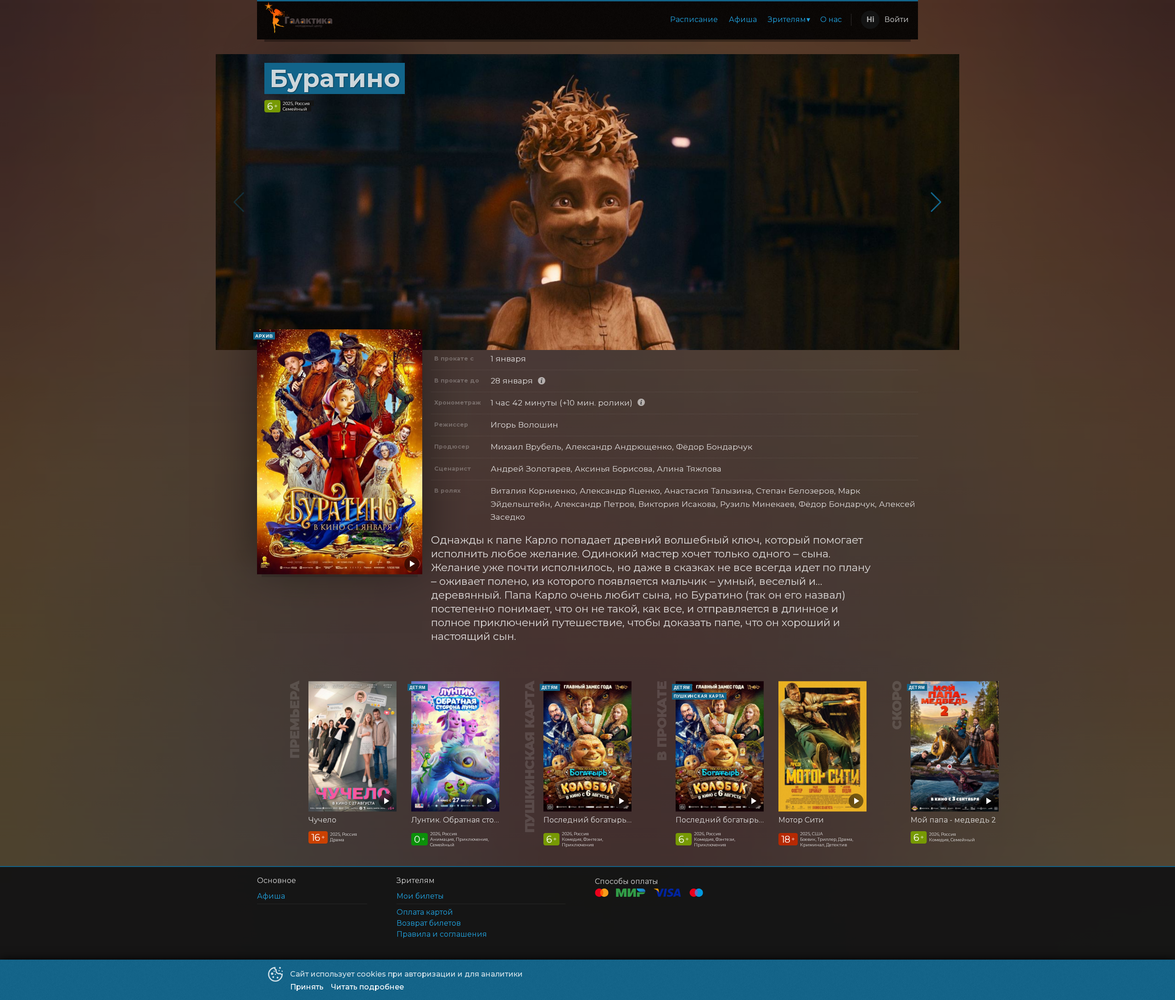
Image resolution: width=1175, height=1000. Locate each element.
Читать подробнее (367, 987)
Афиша (743, 19)
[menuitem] (694, 19)
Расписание (694, 19)
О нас (831, 19)
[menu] (593, 19)
